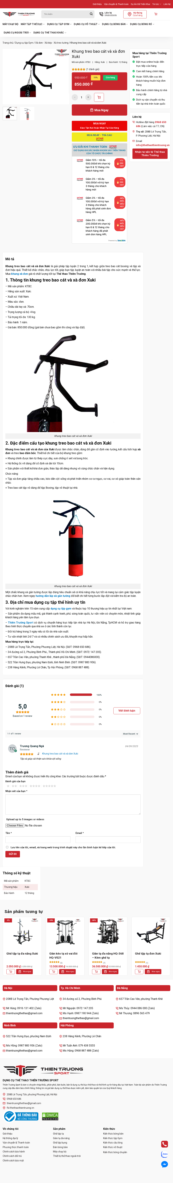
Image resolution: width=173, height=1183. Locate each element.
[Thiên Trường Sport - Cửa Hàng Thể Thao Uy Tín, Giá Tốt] (19, 14)
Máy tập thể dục (31, 24)
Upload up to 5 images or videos (25, 819)
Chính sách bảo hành (14, 1151)
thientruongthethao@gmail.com (24, 1103)
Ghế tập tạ (58, 1133)
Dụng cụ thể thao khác (48, 32)
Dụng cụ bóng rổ (141, 24)
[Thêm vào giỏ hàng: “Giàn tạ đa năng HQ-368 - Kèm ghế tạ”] (96, 971)
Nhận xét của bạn (16, 791)
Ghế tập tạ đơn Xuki (148, 953)
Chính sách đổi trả (12, 1156)
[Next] (64, 76)
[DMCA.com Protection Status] (50, 1116)
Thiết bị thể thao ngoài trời (67, 1156)
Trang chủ (8, 42)
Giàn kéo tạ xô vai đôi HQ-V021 (63, 955)
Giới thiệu (97, 4)
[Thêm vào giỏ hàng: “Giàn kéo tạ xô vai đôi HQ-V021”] (53, 971)
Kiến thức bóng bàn (113, 1133)
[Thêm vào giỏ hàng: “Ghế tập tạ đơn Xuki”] (139, 971)
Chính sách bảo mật (13, 1160)
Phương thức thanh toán (16, 1147)
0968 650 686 (14, 1098)
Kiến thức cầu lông (112, 1142)
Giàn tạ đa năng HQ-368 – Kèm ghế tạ (108, 955)
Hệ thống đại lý (10, 1138)
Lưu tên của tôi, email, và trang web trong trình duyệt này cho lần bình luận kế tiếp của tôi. (63, 847)
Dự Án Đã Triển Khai (140, 4)
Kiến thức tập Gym (112, 1138)
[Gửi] (91, 14)
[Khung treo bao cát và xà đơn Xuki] (39, 753)
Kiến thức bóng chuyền (115, 1152)
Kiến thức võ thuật (112, 1147)
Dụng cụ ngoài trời (16, 32)
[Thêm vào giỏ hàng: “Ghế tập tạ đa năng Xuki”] (10, 971)
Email (80, 833)
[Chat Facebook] (161, 1164)
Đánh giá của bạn (15, 781)
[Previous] (8, 76)
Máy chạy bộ (10, 24)
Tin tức (155, 4)
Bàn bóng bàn (60, 1147)
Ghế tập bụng (60, 1142)
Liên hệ (167, 4)
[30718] (99, 97)
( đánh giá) (92, 69)
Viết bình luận (126, 710)
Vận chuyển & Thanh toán (116, 4)
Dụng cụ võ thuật (85, 24)
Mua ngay (27, 971)
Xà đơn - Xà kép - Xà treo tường (51, 42)
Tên (8, 833)
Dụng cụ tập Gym (58, 24)
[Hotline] (161, 1144)
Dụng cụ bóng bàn (113, 24)
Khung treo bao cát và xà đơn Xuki (60, 753)
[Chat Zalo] (161, 1154)
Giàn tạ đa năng (61, 1138)
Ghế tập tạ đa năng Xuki (22, 953)
